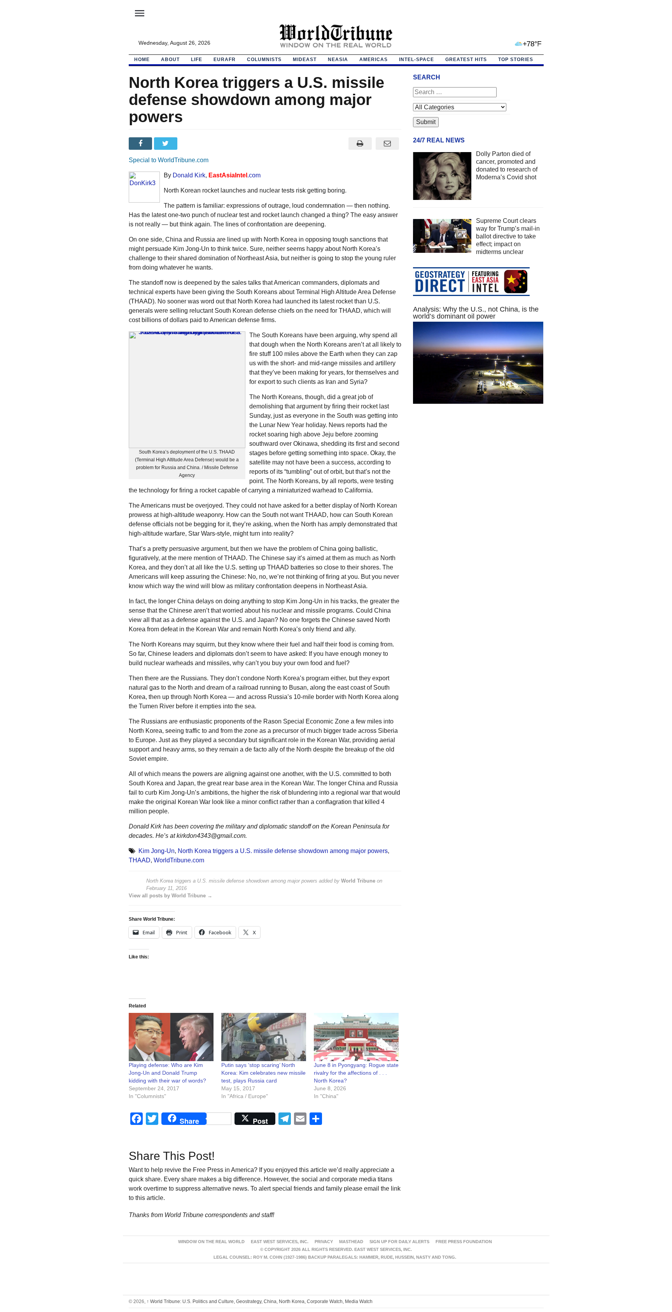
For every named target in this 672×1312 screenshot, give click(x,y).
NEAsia (338, 59)
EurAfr (225, 59)
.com (234, 175)
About (170, 59)
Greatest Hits (466, 59)
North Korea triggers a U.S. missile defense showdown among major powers (283, 851)
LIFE (196, 59)
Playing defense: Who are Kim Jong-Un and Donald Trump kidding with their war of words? (167, 1073)
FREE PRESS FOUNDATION (464, 1241)
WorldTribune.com (179, 860)
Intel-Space (416, 59)
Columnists (264, 59)
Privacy (324, 1241)
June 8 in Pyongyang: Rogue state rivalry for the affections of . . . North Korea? (356, 1073)
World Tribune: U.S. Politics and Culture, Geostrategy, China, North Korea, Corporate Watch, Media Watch (260, 1301)
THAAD (139, 860)
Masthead (351, 1241)
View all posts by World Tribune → (170, 896)
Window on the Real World (211, 1241)
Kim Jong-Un (156, 851)
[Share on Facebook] (141, 143)
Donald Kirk (189, 175)
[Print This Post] (360, 143)
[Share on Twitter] (166, 143)
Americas (373, 59)
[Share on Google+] (192, 143)
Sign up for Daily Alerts (399, 1241)
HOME (142, 59)
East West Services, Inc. (279, 1241)
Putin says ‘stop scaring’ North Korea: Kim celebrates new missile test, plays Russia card (263, 1073)
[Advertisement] (478, 483)
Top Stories (515, 59)
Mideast (305, 59)
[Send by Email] (387, 143)
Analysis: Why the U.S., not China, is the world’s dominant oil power (476, 312)
